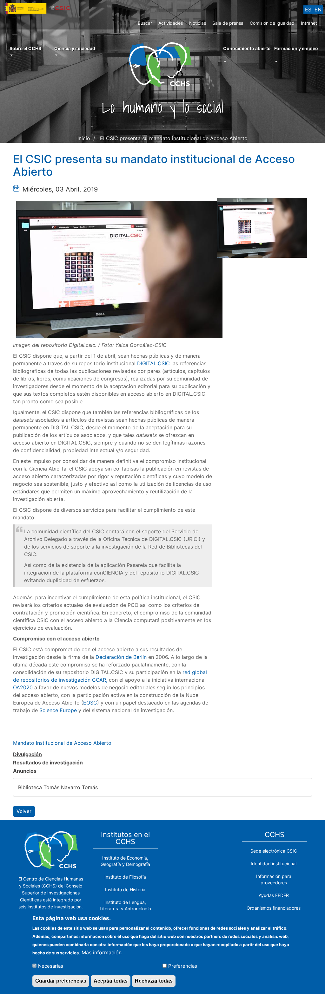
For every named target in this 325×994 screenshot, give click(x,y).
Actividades (170, 23)
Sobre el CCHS (25, 48)
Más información (102, 952)
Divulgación (27, 754)
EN (318, 9)
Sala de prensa (227, 23)
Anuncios (24, 771)
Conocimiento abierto (247, 48)
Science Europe (58, 710)
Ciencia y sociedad (74, 48)
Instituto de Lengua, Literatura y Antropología (125, 905)
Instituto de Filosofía (125, 877)
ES (308, 9)
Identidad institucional (273, 863)
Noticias (197, 23)
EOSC (90, 702)
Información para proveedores (273, 879)
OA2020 (23, 687)
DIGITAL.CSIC (153, 363)
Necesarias (50, 966)
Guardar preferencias (60, 981)
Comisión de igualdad (272, 23)
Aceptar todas (111, 981)
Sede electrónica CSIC (273, 851)
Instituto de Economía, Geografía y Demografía (125, 861)
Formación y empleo (296, 48)
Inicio (83, 138)
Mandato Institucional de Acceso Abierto (62, 743)
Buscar (145, 23)
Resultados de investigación (48, 762)
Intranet (309, 23)
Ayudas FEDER (274, 895)
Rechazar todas (154, 981)
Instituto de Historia (125, 889)
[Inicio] (162, 64)
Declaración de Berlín (121, 657)
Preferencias (182, 966)
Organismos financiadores (274, 908)
